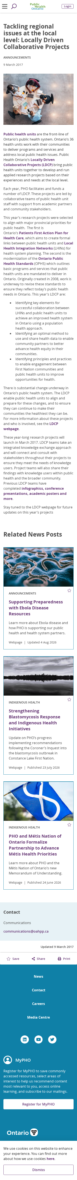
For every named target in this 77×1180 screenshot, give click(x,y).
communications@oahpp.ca (26, 931)
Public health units (19, 134)
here (50, 1158)
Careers (38, 1003)
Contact (38, 990)
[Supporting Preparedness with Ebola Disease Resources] (38, 567)
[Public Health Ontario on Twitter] (52, 1039)
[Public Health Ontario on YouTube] (38, 1039)
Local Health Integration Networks (38, 246)
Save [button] (15, 959)
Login (67, 6)
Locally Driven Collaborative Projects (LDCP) (29, 162)
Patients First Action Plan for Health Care (35, 235)
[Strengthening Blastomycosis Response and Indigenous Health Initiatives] (38, 676)
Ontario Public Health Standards (33, 261)
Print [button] (66, 959)
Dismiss (38, 1169)
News (38, 976)
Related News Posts (32, 534)
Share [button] (40, 959)
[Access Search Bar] (13, 6)
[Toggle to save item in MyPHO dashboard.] (69, 591)
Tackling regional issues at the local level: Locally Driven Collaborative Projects (36, 36)
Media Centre (38, 1017)
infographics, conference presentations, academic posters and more (35, 493)
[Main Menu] (4, 6)
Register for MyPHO (38, 1104)
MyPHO (23, 1060)
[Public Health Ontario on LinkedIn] (25, 1039)
